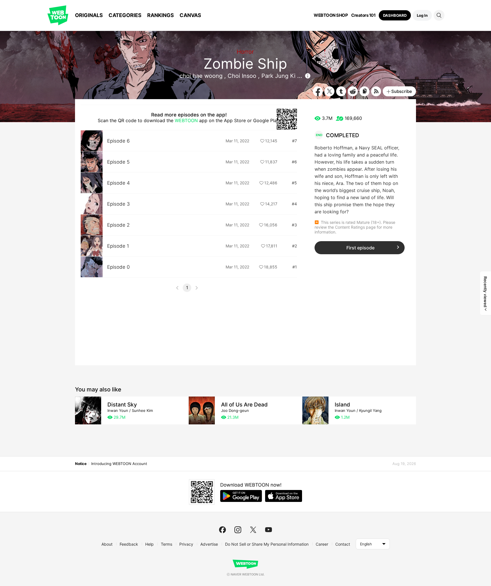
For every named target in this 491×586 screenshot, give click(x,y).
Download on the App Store (283, 496)
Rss (376, 91)
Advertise (209, 544)
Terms (166, 544)
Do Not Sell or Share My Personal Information (267, 544)
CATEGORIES (125, 15)
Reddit (353, 91)
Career (322, 544)
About (107, 544)
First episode (360, 248)
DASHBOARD (395, 15)
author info (308, 76)
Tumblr (341, 91)
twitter (253, 530)
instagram (238, 530)
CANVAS (190, 15)
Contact (342, 544)
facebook (222, 530)
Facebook (318, 91)
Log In (422, 15)
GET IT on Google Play (241, 496)
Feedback (129, 544)
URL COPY (364, 91)
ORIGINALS (89, 15)
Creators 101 (363, 15)
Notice (80, 463)
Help (149, 544)
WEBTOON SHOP (331, 15)
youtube (268, 530)
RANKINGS (160, 15)
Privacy (186, 544)
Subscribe (401, 91)
